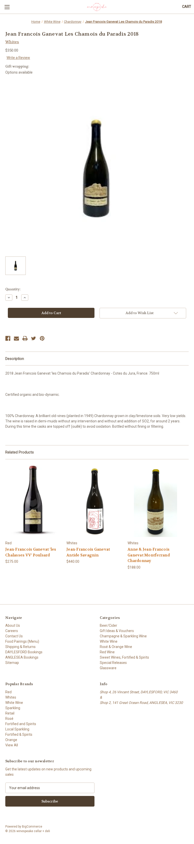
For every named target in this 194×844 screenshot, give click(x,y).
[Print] (25, 338)
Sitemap (12, 663)
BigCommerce (32, 826)
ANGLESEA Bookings (21, 657)
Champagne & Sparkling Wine (123, 636)
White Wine (108, 641)
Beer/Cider (108, 625)
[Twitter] (33, 338)
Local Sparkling (17, 729)
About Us (12, 625)
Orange (11, 740)
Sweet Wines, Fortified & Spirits (124, 657)
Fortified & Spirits (18, 734)
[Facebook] (7, 338)
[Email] (16, 338)
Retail (9, 713)
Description (14, 358)
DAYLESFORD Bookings (23, 652)
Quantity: (12, 289)
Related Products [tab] (19, 452)
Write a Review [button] (18, 58)
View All (11, 745)
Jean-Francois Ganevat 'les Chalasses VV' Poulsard (30, 552)
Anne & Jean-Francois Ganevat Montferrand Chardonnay (149, 555)
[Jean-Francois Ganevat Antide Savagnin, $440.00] (94, 501)
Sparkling (12, 708)
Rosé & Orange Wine (116, 647)
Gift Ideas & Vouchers (117, 631)
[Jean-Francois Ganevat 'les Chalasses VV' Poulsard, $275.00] (33, 501)
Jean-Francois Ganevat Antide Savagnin (88, 552)
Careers (11, 631)
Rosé (9, 719)
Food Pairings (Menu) (22, 641)
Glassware (108, 668)
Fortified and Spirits (20, 724)
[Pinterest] (42, 338)
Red (8, 692)
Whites (10, 697)
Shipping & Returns (20, 647)
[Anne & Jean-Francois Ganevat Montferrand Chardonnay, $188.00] (155, 501)
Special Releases (113, 663)
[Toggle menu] (7, 7)
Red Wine (107, 652)
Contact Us (14, 636)
